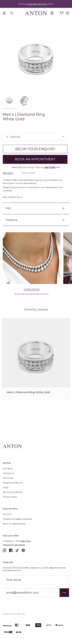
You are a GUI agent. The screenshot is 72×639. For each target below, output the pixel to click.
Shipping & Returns (13, 482)
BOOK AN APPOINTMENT (35, 159)
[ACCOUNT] (52, 13)
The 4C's (7, 514)
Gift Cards (8, 478)
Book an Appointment (14, 523)
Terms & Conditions (12, 492)
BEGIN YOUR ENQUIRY (35, 149)
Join (64, 592)
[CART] (67, 13)
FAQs (5, 487)
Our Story (8, 468)
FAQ (8, 208)
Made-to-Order (28, 173)
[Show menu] (5, 13)
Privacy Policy (10, 496)
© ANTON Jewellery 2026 (14, 614)
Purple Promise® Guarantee (17, 519)
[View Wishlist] (62, 13)
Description (8, 173)
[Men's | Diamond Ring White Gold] (36, 356)
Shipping (11, 219)
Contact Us (8, 473)
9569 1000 (25, 541)
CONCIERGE (32, 289)
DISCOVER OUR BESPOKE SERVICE (31, 294)
